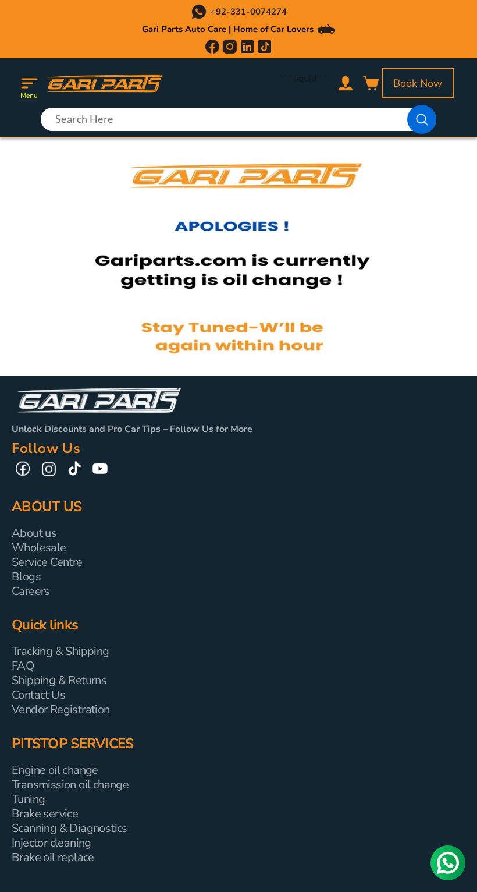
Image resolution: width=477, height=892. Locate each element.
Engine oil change (55, 770)
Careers (31, 591)
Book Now (417, 83)
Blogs (26, 576)
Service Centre (47, 562)
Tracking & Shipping (60, 651)
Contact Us (38, 695)
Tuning (28, 799)
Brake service (45, 813)
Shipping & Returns (59, 680)
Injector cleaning (51, 843)
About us (34, 533)
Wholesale (39, 547)
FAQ (23, 666)
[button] (29, 83)
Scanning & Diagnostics (69, 828)
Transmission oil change (70, 784)
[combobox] (238, 119)
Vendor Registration (61, 709)
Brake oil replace (53, 857)
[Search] (421, 119)
